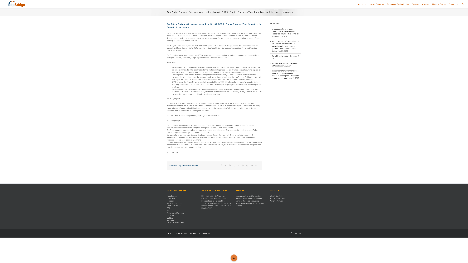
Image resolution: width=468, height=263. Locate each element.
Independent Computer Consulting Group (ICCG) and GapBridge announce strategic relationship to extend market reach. (285, 74)
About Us (361, 4)
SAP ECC (209, 196)
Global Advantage (277, 198)
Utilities (170, 218)
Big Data (228, 203)
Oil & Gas (171, 215)
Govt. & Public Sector (175, 223)
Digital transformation (280, 56)
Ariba (225, 198)
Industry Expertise (376, 4)
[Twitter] (225, 165)
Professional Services (175, 213)
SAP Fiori (223, 206)
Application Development (246, 203)
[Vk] (252, 165)
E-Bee (218, 201)
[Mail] (256, 165)
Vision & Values (276, 201)
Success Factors (207, 201)
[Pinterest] (230, 165)
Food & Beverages (174, 206)
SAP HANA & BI (217, 203)
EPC (168, 210)
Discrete (172, 198)
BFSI (168, 208)
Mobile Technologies (209, 206)
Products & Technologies (398, 4)
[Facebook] (221, 165)
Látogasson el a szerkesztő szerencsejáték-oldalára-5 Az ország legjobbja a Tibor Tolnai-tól (285, 31)
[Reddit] (247, 165)
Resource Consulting (251, 201)
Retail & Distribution (175, 203)
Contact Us (453, 4)
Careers (425, 4)
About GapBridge (276, 196)
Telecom (170, 220)
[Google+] (239, 165)
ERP (202, 196)
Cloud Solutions (215, 198)
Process (172, 201)
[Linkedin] (243, 165)
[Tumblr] (234, 165)
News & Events (439, 4)
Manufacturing (172, 196)
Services (415, 4)
